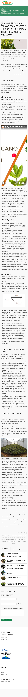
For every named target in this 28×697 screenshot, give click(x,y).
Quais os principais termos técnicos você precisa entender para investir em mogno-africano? (14, 28)
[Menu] (25, 3)
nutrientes (13, 542)
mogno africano (14, 540)
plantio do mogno (21, 542)
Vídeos (2, 672)
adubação (7, 536)
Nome (19, 598)
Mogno (2, 21)
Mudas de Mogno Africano (6, 670)
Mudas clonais (4, 674)
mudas (20, 540)
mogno (8, 540)
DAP (19, 536)
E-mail (19, 603)
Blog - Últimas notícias (6, 8)
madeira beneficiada (11, 538)
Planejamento (3, 677)
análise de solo (14, 536)
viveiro (14, 543)
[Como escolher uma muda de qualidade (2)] (14, 44)
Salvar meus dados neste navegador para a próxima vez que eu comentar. (13, 609)
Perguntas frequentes (5, 681)
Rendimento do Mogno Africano (7, 679)
